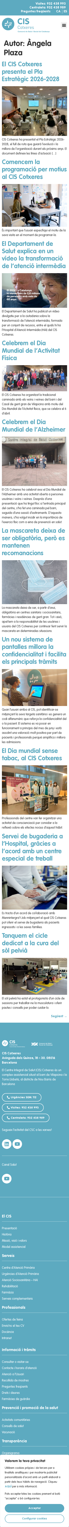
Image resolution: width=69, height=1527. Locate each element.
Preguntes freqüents (35, 11)
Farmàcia (8, 1292)
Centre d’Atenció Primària (18, 1268)
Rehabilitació (10, 1286)
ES (65, 11)
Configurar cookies (34, 1518)
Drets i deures (11, 1393)
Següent (59, 1016)
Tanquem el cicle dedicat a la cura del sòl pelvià (30, 943)
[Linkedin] (7, 1144)
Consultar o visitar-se (15, 1362)
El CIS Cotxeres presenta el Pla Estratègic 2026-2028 (30, 72)
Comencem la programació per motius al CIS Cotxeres (34, 169)
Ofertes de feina (12, 1319)
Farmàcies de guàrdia (16, 1399)
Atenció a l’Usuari (13, 1374)
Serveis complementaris (17, 1298)
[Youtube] (17, 1144)
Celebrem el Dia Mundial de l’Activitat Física (31, 351)
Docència (8, 1332)
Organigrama (10, 1453)
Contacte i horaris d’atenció (19, 1368)
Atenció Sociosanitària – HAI (20, 1280)
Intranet (7, 1338)
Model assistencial (13, 1247)
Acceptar (34, 1508)
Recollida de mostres (15, 1380)
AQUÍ (8, 1486)
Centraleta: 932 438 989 (48, 7)
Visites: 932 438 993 (51, 3)
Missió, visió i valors (14, 1240)
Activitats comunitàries (16, 1420)
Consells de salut (13, 1426)
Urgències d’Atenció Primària (20, 1274)
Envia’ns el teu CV (13, 1325)
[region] (34, 1491)
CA (58, 11)
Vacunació (8, 1432)
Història (7, 1234)
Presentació (9, 1228)
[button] (64, 25)
